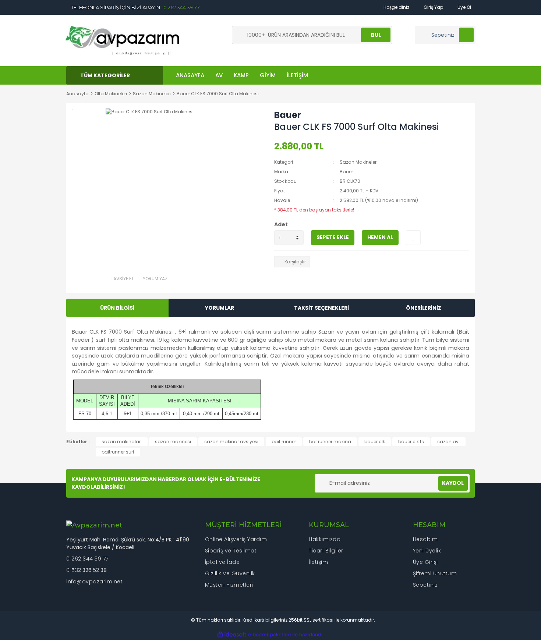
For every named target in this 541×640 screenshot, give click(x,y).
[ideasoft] (232, 634)
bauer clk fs (411, 441)
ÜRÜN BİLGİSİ (117, 308)
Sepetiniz (425, 585)
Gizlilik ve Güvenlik (230, 573)
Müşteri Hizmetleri (229, 585)
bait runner (284, 441)
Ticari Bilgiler (326, 550)
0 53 (72, 570)
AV (219, 75)
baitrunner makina (330, 441)
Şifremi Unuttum (435, 573)
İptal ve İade (222, 562)
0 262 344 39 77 (181, 7)
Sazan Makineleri (359, 162)
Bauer (287, 115)
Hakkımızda (324, 539)
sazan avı (448, 441)
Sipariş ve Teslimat (231, 550)
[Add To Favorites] (413, 237)
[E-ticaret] (269, 635)
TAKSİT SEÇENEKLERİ (321, 308)
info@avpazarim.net (94, 581)
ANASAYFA (190, 75)
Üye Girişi (425, 562)
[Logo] (123, 40)
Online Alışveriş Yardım (236, 539)
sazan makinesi (173, 441)
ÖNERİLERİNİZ (423, 308)
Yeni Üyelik (427, 550)
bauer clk (374, 441)
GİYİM (268, 75)
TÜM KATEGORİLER (105, 75)
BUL (376, 35)
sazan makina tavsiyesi (231, 441)
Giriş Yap (432, 7)
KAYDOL (453, 483)
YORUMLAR (219, 308)
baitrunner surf (118, 452)
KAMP (241, 75)
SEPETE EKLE (333, 237)
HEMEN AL (380, 237)
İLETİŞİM (297, 75)
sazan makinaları (122, 441)
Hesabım (425, 539)
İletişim (318, 562)
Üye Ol (463, 7)
